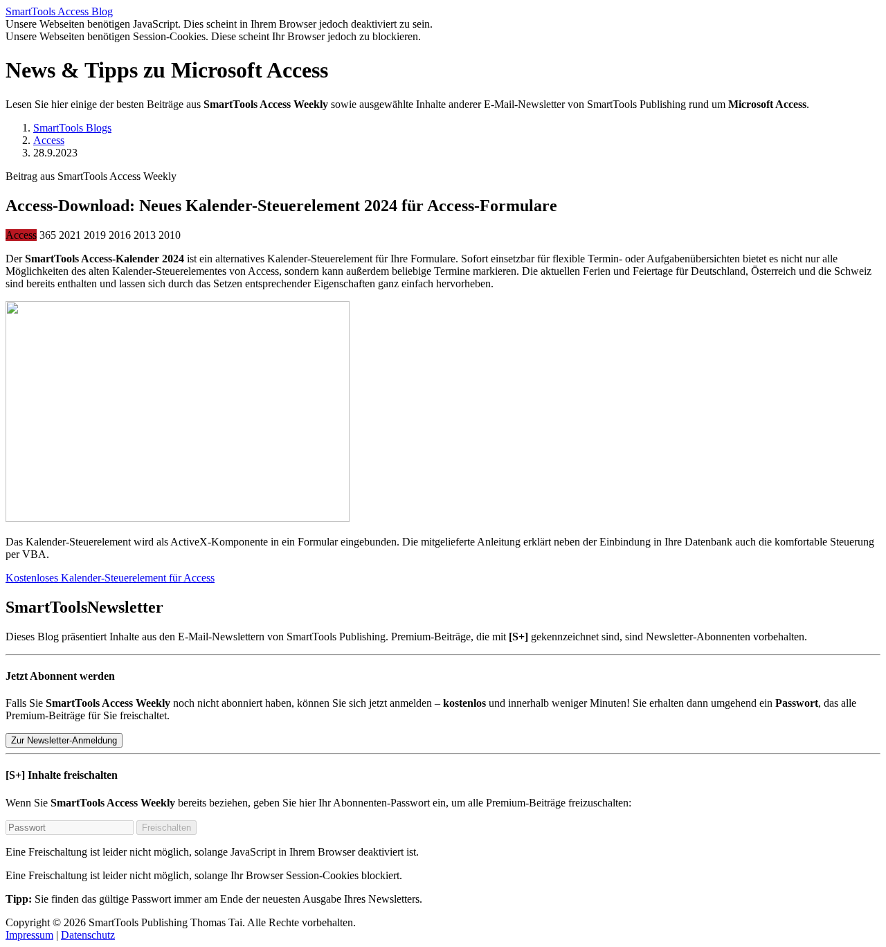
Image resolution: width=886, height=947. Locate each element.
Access (48, 140)
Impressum (29, 935)
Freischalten (166, 827)
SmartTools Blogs (72, 128)
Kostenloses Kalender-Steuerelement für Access (110, 578)
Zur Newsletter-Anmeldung (64, 740)
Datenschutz (88, 935)
